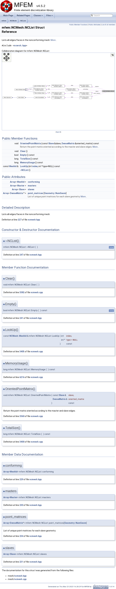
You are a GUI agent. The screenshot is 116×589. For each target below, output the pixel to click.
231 (21, 562)
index (35, 166)
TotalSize (25, 159)
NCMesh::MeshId (18, 336)
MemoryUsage (27, 162)
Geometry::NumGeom (55, 193)
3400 (21, 442)
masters (32, 185)
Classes (38, 16)
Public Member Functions (78, 25)
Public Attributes (94, 25)
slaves (31, 189)
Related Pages (23, 15)
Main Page (8, 15)
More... (54, 40)
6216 (21, 377)
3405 (21, 351)
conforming (34, 182)
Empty (23, 155)
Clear (23, 151)
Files (49, 16)
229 (21, 479)
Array (12, 182)
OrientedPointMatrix (30, 143)
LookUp (24, 166)
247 (21, 255)
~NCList (24, 170)
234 (21, 536)
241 (21, 318)
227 (19, 219)
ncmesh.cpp (37, 292)
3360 (21, 416)
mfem (4, 21)
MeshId (13, 166)
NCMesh (13, 21)
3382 (21, 292)
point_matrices (35, 193)
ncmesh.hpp (20, 45)
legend (58, 132)
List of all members (108, 25)
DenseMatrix (68, 143)
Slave (51, 143)
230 (21, 505)
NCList (23, 21)
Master (20, 185)
